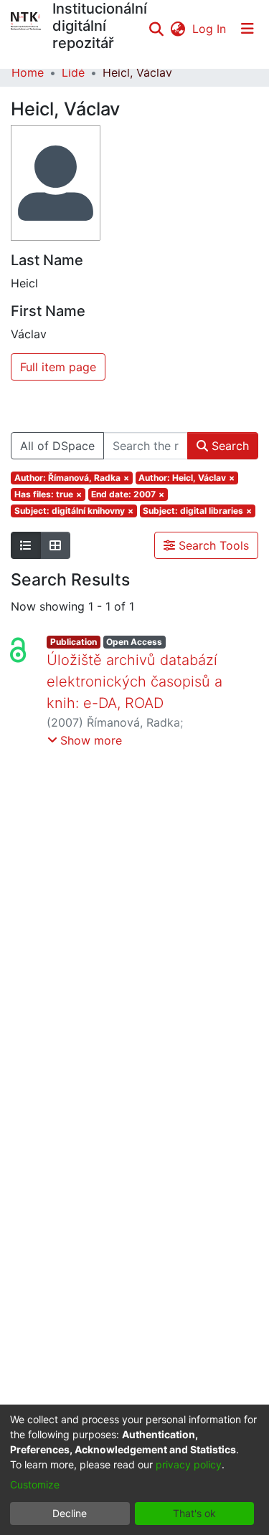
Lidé (73, 72)
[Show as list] (26, 545)
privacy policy (189, 1464)
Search (228, 446)
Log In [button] (209, 28)
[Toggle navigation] (247, 28)
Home (27, 72)
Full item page (58, 367)
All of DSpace (57, 446)
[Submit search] (156, 28)
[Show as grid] (55, 545)
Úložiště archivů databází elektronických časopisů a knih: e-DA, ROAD (134, 681)
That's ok (194, 1513)
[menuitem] (178, 28)
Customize (35, 1484)
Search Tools (212, 545)
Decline (69, 1513)
